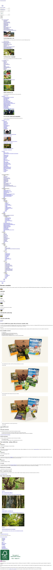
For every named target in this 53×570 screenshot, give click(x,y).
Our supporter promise (7, 125)
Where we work (6, 122)
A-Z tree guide (5, 20)
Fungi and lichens (6, 25)
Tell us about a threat (6, 192)
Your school (5, 157)
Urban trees (5, 193)
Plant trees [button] (3, 96)
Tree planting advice (8, 217)
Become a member (6, 152)
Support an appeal (6, 162)
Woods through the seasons (7, 67)
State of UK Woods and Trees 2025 (8, 29)
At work (5, 171)
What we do (5, 121)
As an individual (7, 275)
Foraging (6, 203)
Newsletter (3, 544)
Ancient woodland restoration (7, 47)
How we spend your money (7, 168)
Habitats (5, 26)
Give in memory (6, 164)
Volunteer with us (6, 155)
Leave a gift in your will (7, 163)
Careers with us (6, 126)
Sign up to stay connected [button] (3, 536)
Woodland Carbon (6, 106)
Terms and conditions (5, 548)
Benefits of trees (6, 23)
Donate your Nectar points (8, 269)
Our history (5, 124)
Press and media (4, 543)
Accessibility (3, 546)
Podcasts (6, 209)
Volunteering (5, 127)
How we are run (6, 123)
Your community (6, 156)
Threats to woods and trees (7, 190)
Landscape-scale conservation (7, 196)
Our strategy (5, 234)
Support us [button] (3, 151)
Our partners (5, 240)
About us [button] (3, 120)
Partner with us (6, 159)
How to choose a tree (6, 98)
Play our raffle (5, 165)
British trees (5, 21)
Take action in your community (8, 44)
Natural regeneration (6, 107)
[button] (5, 174)
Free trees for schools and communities (9, 97)
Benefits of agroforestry (7, 225)
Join (5, 247)
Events (4, 65)
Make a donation (6, 161)
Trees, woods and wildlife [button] (5, 19)
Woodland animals (6, 24)
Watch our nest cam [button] (6, 41)
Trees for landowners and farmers (8, 102)
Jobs (2, 542)
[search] (9, 8)
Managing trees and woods (7, 104)
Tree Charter (7, 256)
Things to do (5, 62)
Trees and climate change (7, 22)
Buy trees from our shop (7, 101)
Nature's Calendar (6, 63)
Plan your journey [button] (6, 95)
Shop (2, 5)
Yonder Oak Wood (36, 449)
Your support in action (6, 160)
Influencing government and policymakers (9, 46)
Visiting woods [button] (4, 60)
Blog (4, 187)
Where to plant (5, 99)
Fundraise (5, 169)
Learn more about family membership (5, 434)
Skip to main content (3, 0)
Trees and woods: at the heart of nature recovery (10, 30)
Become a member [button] (2, 7)
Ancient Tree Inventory (7, 28)
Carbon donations (6, 166)
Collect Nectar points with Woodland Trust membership (11, 153)
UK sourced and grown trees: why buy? (9, 108)
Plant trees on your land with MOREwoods (9, 103)
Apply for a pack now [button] (6, 119)
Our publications (6, 128)
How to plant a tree (6, 100)
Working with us (6, 237)
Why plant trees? (6, 228)
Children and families (6, 66)
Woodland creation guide (7, 105)
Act (4, 154)
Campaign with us (6, 43)
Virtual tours (5, 68)
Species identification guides (7, 27)
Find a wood (5, 61)
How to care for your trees (8, 220)
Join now (1, 295)
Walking (6, 206)
